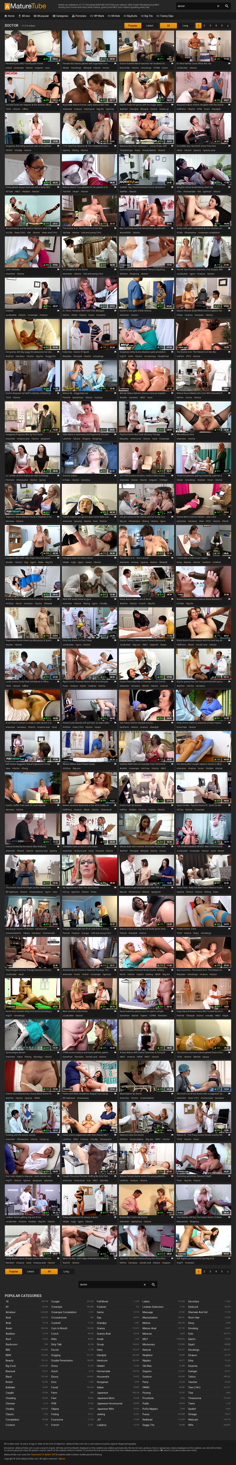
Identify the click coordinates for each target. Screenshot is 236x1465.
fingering (135, 274)
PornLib (66, 933)
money (135, 562)
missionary (83, 1098)
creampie (19, 68)
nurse (106, 68)
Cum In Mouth (59, 1328)
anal (150, 397)
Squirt (191, 1344)
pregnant (46, 439)
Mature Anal (149, 1328)
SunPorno (124, 727)
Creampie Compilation (64, 1312)
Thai (190, 1392)
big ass (137, 645)
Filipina (55, 1408)
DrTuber (66, 480)
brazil (19, 603)
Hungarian (102, 1382)
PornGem (10, 480)
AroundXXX (125, 232)
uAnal (179, 150)
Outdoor (147, 1376)
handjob (134, 109)
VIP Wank (97, 16)
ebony (27, 933)
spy (26, 562)
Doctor (55, 1349)
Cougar (55, 1301)
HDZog (180, 809)
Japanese (102, 1392)
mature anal (24, 439)
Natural (147, 1349)
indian (86, 974)
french (104, 521)
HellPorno (181, 109)
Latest (149, 25)
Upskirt (192, 1408)
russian (99, 397)
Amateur (11, 1312)
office (25, 109)
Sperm (192, 1339)
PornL (179, 1180)
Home (9, 16)
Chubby (10, 1408)
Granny (101, 1328)
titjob (225, 1015)
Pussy (146, 1414)
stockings (76, 68)
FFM (200, 109)
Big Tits (147, 16)
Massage (148, 1312)
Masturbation (150, 1317)
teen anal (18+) (50, 232)
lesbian (26, 191)
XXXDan (124, 274)
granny (197, 150)
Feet (53, 1398)
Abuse (62, 1459)
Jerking (101, 1414)
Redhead (147, 1419)
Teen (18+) (194, 1387)
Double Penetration (62, 1360)
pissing (78, 521)
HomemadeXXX (13, 933)
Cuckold (55, 1323)
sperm (141, 974)
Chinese (10, 1403)
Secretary (193, 1301)
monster (190, 1263)
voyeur (152, 809)
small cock (202, 645)
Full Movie (102, 1301)
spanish (154, 645)
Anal (8, 1317)
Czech (55, 1333)
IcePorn (180, 356)
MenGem (10, 1263)
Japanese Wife (105, 1408)
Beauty (9, 1360)
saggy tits (51, 356)
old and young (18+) (91, 232)
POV (189, 356)
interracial (90, 109)
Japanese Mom (106, 1398)
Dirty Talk (56, 1344)
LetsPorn (67, 439)
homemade (189, 191)
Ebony (54, 1376)
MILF (18, 191)
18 (7, 1301)
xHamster (67, 109)
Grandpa (101, 1323)
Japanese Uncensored (109, 1403)
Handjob (101, 1355)
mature (78, 109)
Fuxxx (65, 686)
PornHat (66, 397)
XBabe (66, 68)
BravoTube (125, 68)
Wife (190, 1425)
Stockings (193, 1349)
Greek (100, 1339)
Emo (53, 1382)
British (9, 1382)
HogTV (123, 356)
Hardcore (102, 1360)
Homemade (103, 1371)
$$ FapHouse (12, 892)
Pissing (147, 1392)
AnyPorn (124, 109)
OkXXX (9, 150)
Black (9, 1376)
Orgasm (147, 1371)
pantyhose (78, 397)
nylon (165, 68)
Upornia (66, 150)
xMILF (122, 1057)
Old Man (147, 1365)
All (168, 25)
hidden (210, 768)
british (146, 686)
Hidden (101, 1365)
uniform (207, 562)
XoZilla (9, 232)
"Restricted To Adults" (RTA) (44, 1454)
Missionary (149, 1344)
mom (207, 109)
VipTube (66, 232)
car (89, 1180)
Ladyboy (101, 1425)
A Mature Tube (25, 6)
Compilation (12, 1419)
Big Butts (130, 16)
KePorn (66, 315)
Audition (10, 1333)
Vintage (192, 1414)
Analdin (123, 397)
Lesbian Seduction (153, 1306)
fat (199, 191)
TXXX (8, 109)
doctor (30, 68)
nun (96, 521)
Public (146, 1403)
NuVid (122, 974)
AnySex (9, 645)
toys (216, 892)
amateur (200, 315)
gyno (193, 274)
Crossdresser (59, 1317)
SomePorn (125, 1015)
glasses (49, 1180)
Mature (146, 1323)
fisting (76, 150)
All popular (41, 16)
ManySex (67, 356)
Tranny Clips (164, 16)
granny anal (209, 150)
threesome (191, 232)
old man (146, 768)
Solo (190, 1333)
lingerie (86, 439)
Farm (54, 1392)
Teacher (192, 1382)
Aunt (8, 1339)
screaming (150, 356)
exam (76, 191)
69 (7, 1306)
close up (164, 109)
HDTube (9, 191)
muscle (100, 851)
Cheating (11, 1398)
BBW (158, 974)
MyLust (123, 521)
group (206, 1057)
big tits (100, 109)
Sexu (8, 768)
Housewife (103, 1376)
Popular (132, 25)
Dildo (54, 1339)
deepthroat (163, 356)
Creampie (56, 1306)
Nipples (147, 1360)
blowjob (87, 68)
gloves (27, 1180)
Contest (10, 1425)
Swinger (192, 1371)
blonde (197, 1057)
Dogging (55, 1355)
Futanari (101, 1306)
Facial (54, 1387)
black (191, 645)
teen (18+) (20, 232)
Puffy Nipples (150, 1408)
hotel (74, 315)
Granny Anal (104, 1333)
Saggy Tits (148, 1425)
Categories (60, 16)
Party (145, 1382)
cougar (85, 933)
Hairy (100, 1349)
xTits (179, 191)
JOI (99, 1419)
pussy (43, 480)
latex (20, 1057)
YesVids (67, 191)
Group (100, 1344)
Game (100, 1312)
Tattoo (192, 1376)
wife (131, 356)
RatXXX (66, 1263)
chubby (18, 150)
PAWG (146, 1387)
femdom (163, 1015)
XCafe (180, 232)
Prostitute (148, 1398)
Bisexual (10, 1371)
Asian (9, 1328)
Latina (146, 1301)
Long (185, 25)
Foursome (57, 1419)
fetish (226, 521)
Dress (54, 1365)
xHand (9, 68)
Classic (10, 1414)
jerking (150, 974)
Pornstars (79, 16)
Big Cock (11, 1365)
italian (135, 480)
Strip (190, 1360)
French (55, 1425)
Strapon (192, 1355)
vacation (101, 315)
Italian (100, 1387)
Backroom (11, 1344)
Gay (99, 1317)
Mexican (147, 1333)
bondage (38, 1057)
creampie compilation (209, 232)
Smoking (193, 1328)
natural (164, 686)
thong (25, 768)
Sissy (191, 1323)
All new (24, 16)
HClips (180, 315)
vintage (163, 480)
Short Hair (194, 1317)
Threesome (194, 1398)
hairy (138, 150)
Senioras (10, 521)
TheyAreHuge (126, 150)
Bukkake (10, 1387)
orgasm (39, 68)
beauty (188, 562)
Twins (191, 1403)
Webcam (193, 1419)
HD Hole (113, 16)
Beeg (179, 562)
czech (143, 603)
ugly (74, 562)
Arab (8, 1323)
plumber (104, 1180)
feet (202, 521)
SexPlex (123, 191)
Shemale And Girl (197, 1312)
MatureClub (182, 1221)
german (110, 109)
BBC (96, 1180)
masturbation (149, 150)
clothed (217, 562)
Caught (10, 1392)
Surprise (192, 1365)
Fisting (55, 1414)
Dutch (54, 1371)
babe (41, 562)
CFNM (157, 68)
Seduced (193, 1306)
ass (48, 68)
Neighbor (148, 1355)
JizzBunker (182, 68)
